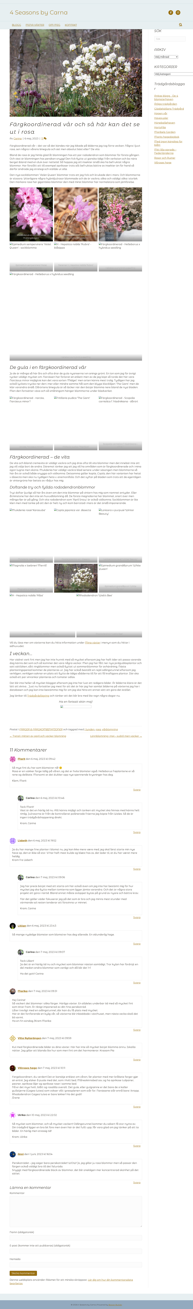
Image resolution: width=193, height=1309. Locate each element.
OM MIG (54, 25)
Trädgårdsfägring (38, 695)
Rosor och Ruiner (164, 158)
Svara (137, 789)
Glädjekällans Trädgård (169, 108)
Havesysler (161, 118)
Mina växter (92, 642)
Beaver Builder (115, 1305)
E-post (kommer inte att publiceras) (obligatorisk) (40, 1245)
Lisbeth (22, 840)
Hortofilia (160, 127)
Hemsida (15, 1259)
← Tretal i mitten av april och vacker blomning (38, 736)
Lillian (22, 925)
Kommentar (17, 1193)
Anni (21, 1154)
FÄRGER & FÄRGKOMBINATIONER (41, 729)
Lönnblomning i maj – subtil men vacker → (116, 736)
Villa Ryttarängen (29, 1038)
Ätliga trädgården (165, 104)
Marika (23, 991)
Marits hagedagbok (166, 137)
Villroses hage (27, 1068)
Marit (21, 759)
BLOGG (16, 25)
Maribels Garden (165, 132)
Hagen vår (160, 113)
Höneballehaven (164, 122)
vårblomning (110, 729)
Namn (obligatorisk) (22, 1232)
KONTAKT (71, 25)
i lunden (89, 729)
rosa (98, 729)
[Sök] (180, 24)
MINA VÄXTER (35, 25)
